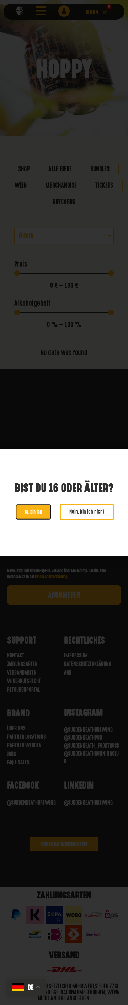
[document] (64, 502)
